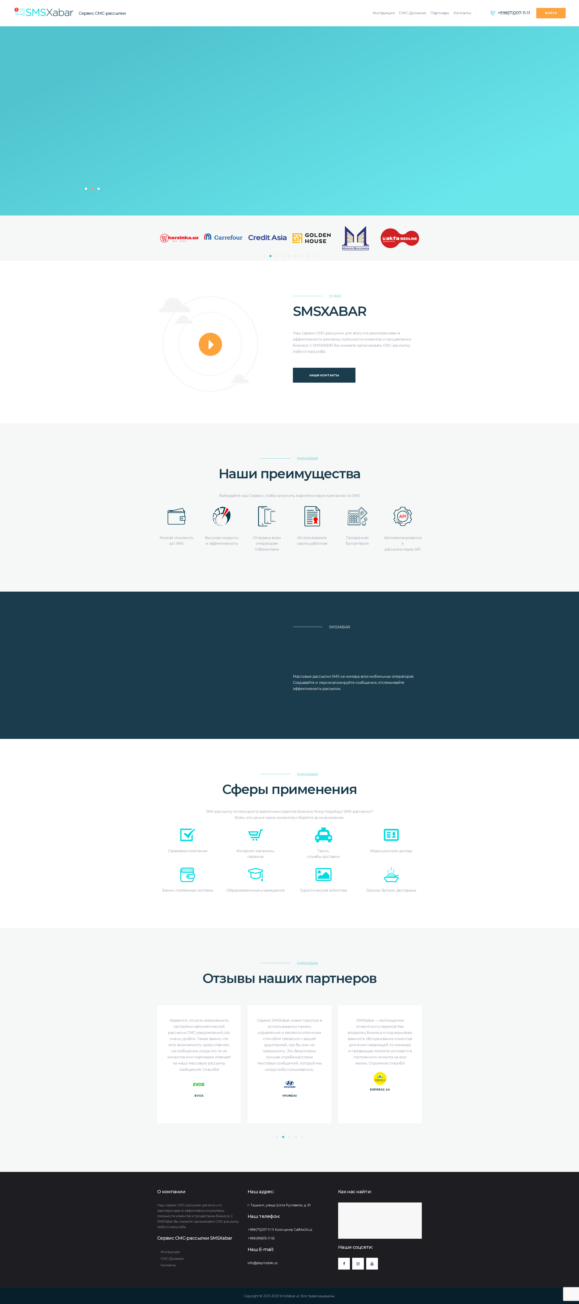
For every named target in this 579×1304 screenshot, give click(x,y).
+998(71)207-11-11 (261, 1230)
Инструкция (170, 1252)
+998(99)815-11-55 (261, 1238)
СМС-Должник (172, 1259)
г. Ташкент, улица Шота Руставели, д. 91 (279, 1205)
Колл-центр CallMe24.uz (293, 1230)
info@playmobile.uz (263, 1263)
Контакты (168, 1265)
